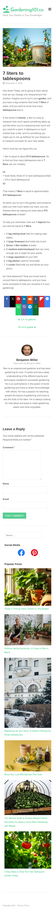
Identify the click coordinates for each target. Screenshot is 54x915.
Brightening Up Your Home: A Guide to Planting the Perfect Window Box (27, 732)
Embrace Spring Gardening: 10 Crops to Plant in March (26, 650)
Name (6, 483)
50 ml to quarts (25, 327)
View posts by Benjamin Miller (27, 363)
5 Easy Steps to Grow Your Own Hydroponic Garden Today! (24, 873)
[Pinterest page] (34, 553)
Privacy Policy (23, 905)
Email (6, 499)
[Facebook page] (21, 553)
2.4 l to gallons (28, 319)
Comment (9, 447)
